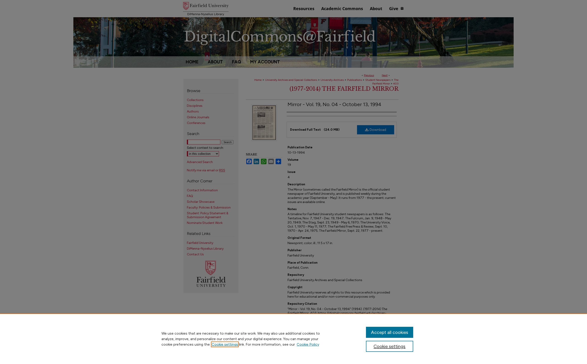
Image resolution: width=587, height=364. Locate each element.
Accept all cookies (389, 332)
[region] (293, 338)
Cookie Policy (308, 344)
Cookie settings (225, 344)
